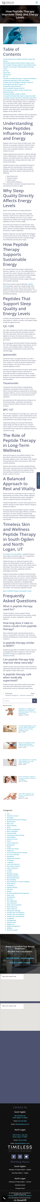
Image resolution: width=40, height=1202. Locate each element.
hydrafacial (10, 856)
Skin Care (10, 899)
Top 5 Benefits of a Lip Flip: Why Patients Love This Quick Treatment (28, 761)
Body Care (10, 823)
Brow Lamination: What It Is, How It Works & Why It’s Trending (27, 778)
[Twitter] (26, 1156)
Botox (9, 827)
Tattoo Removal (12, 909)
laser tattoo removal (13, 866)
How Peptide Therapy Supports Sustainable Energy (19, 65)
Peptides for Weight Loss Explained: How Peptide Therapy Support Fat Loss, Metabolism (27, 711)
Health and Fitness (13, 849)
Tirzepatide (10, 918)
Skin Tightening (12, 901)
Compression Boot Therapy (15, 835)
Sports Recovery (12, 907)
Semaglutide (11, 897)
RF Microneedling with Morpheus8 (18, 893)
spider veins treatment (14, 905)
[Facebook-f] (13, 1156)
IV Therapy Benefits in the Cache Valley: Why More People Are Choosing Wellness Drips (27, 728)
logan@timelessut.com (22, 1143)
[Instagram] (20, 1156)
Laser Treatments (12, 868)
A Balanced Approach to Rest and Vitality (16, 80)
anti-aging (10, 818)
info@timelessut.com (22, 1124)
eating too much (12, 839)
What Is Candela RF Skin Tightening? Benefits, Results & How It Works (27, 744)
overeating (10, 885)
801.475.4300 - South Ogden (20, 958)
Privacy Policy (13, 1195)
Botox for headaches (13, 829)
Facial (8, 841)
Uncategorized (11, 920)
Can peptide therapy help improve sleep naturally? (19, 96)
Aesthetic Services (12, 816)
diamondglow (11, 837)
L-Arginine (10, 862)
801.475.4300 (22, 1121)
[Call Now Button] (4, 1198)
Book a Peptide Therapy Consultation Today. (17, 591)
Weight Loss (11, 924)
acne (8, 814)
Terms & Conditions (25, 1195)
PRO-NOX (10, 889)
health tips (10, 851)
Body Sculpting (11, 825)
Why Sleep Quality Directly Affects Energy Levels (18, 63)
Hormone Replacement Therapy (17, 852)
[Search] (34, 701)
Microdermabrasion (13, 878)
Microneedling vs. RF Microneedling (18, 881)
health (9, 847)
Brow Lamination (12, 831)
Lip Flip (9, 872)
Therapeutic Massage (13, 911)
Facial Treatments (12, 843)
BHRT (8, 654)
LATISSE (9, 870)
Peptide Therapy (12, 887)
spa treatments (12, 903)
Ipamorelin (6, 73)
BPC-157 (5, 76)
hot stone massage (13, 854)
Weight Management (13, 926)
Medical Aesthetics (13, 876)
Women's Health (12, 930)
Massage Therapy (12, 874)
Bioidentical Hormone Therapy (16, 820)
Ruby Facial (10, 895)
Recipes (9, 891)
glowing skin (11, 845)
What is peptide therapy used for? (14, 88)
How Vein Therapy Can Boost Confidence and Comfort (26, 795)
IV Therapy (10, 860)
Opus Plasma (11, 883)
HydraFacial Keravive (13, 858)
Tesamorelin (7, 74)
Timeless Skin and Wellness (13, 554)
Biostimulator (11, 821)
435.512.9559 (22, 1140)
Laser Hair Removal (13, 864)
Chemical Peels (11, 833)
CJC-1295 (6, 71)
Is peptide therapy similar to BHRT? (14, 94)
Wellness (9, 928)
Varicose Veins (11, 922)
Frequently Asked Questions (12, 86)
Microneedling (11, 880)
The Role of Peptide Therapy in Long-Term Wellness (19, 78)
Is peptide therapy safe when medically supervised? (19, 98)
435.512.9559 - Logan (20, 962)
